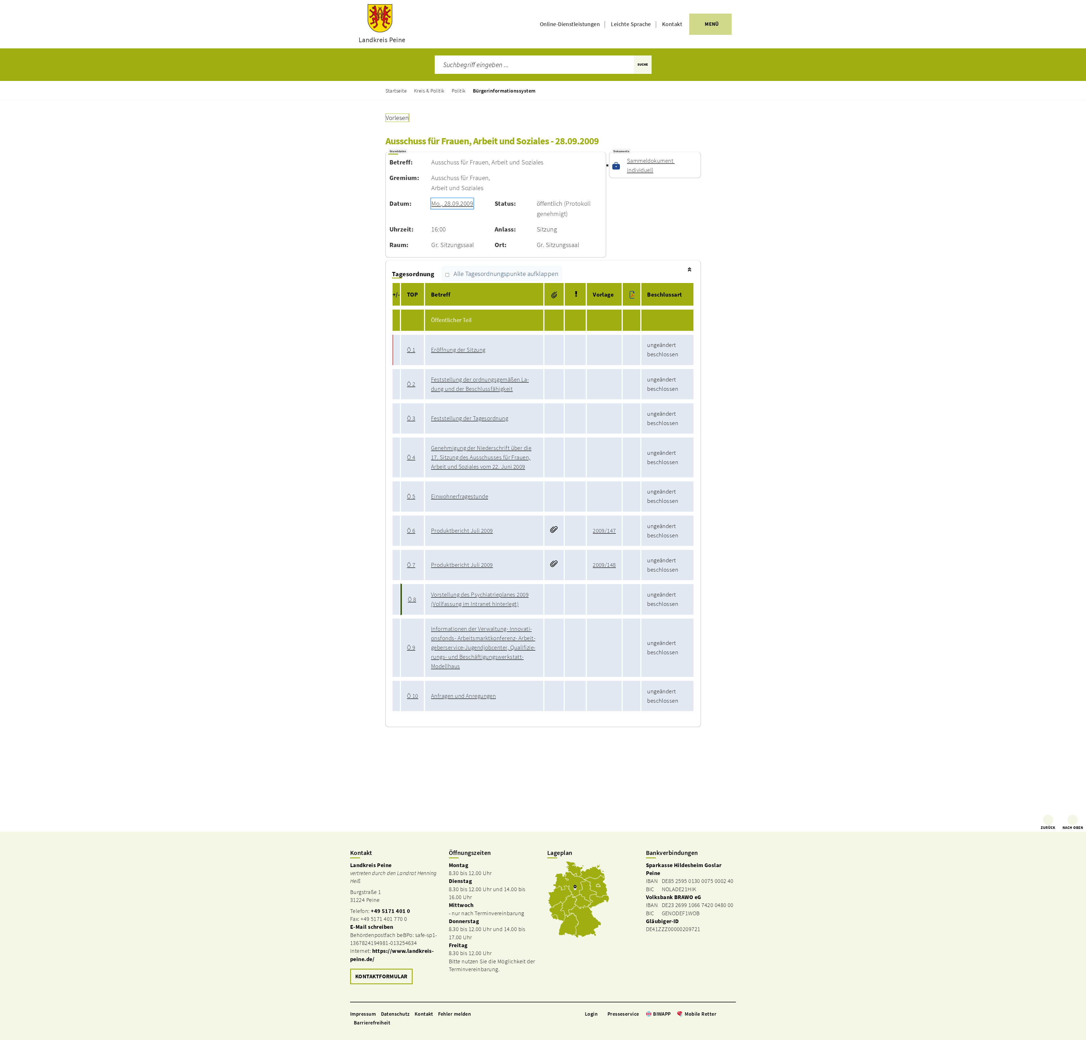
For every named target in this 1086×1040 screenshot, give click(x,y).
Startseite (396, 90)
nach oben (1073, 827)
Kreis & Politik (429, 90)
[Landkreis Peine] (395, 923)
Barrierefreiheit (372, 1022)
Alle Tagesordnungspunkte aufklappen (506, 274)
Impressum (363, 1014)
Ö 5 (411, 496)
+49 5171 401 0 (390, 911)
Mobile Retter (700, 1014)
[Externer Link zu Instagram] (726, 1013)
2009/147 (604, 530)
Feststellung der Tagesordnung (469, 418)
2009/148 (604, 565)
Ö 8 (412, 599)
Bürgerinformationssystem (504, 90)
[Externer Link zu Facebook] (719, 1013)
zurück (1048, 827)
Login (591, 1014)
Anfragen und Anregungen (463, 696)
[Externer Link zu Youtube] (733, 1013)
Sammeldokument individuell (651, 165)
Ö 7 (411, 565)
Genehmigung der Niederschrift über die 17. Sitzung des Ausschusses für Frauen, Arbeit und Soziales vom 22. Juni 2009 (481, 457)
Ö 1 (411, 349)
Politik (459, 90)
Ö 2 (411, 384)
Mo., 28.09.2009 (452, 203)
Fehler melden (454, 1014)
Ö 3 (411, 418)
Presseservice (623, 1014)
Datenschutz (395, 1014)
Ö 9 (411, 647)
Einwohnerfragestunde (459, 496)
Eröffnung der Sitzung (458, 349)
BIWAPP (662, 1014)
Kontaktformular (381, 976)
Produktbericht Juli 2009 (462, 530)
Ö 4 (411, 457)
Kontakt (672, 24)
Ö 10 (412, 696)
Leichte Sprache (631, 24)
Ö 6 (411, 530)
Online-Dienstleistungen (570, 24)
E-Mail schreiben (371, 926)
